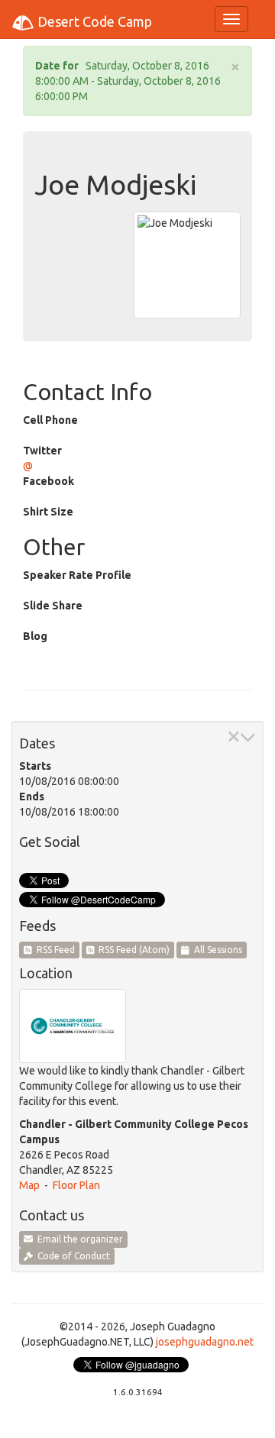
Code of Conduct (71, 1256)
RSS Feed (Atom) (132, 950)
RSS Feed (53, 950)
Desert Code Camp (93, 21)
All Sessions (215, 950)
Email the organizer (78, 1239)
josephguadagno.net (205, 1342)
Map (29, 1185)
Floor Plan (76, 1185)
